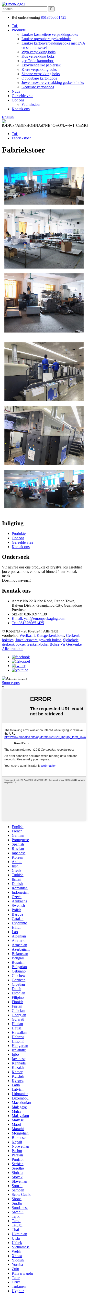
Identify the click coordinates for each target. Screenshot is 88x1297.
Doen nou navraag (16, 580)
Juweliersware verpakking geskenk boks (53, 83)
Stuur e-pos (11, 683)
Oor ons (18, 100)
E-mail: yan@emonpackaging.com (38, 618)
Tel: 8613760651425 (28, 623)
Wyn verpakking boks (38, 52)
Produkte (19, 30)
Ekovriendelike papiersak (41, 65)
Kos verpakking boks (38, 56)
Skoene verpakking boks (41, 74)
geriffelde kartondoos (38, 61)
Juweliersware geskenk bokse (38, 640)
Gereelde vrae (22, 96)
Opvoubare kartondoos (39, 78)
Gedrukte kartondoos (38, 87)
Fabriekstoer (31, 104)
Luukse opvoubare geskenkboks (46, 39)
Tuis (15, 26)
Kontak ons (21, 109)
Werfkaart (27, 635)
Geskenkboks (37, 644)
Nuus (16, 91)
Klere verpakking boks (39, 69)
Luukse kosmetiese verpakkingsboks (50, 34)
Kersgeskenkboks (50, 635)
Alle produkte (12, 649)
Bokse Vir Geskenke (66, 644)
